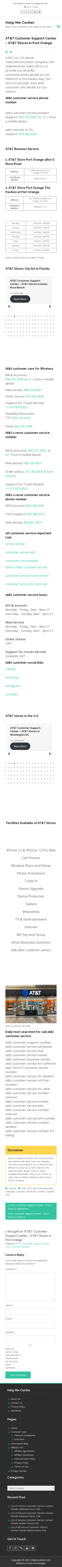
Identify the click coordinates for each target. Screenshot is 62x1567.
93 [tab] (29, 335)
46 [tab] (38, 324)
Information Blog (19, 1443)
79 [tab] (35, 331)
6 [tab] (20, 316)
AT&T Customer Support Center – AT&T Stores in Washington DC (25, 731)
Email (9, 1318)
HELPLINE (31, 1191)
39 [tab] (17, 324)
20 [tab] (11, 320)
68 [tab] (53, 327)
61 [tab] (32, 327)
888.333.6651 (33, 390)
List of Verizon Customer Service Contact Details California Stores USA (32, 1507)
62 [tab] (35, 327)
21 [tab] (14, 320)
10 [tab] (32, 316)
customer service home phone (27, 576)
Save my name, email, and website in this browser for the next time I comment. (12, 1358)
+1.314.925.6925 (16, 407)
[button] (9, 305)
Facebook (12, 677)
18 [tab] (5, 320)
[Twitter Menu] (31, 12)
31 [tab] (44, 320)
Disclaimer (16, 1410)
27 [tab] (32, 320)
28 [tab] (35, 320)
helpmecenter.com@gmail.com (32, 3)
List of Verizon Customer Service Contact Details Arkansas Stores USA (32, 1514)
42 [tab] (26, 324)
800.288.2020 (28, 134)
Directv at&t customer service (26, 567)
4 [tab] (14, 316)
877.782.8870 (35, 396)
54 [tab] (11, 327)
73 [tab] (17, 331)
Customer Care (18, 1431)
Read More (20, 299)
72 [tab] (14, 331)
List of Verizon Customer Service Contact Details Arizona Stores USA (32, 1522)
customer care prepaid (21, 561)
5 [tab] (17, 316)
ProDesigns (39, 1563)
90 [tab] (20, 335)
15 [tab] (47, 316)
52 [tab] (5, 327)
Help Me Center (20, 22)
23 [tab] (20, 320)
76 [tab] (26, 331)
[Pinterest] (39, 12)
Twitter (10, 669)
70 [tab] (8, 331)
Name (9, 1305)
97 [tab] (41, 335)
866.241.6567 (21, 418)
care (34, 1188)
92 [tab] (26, 335)
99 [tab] (47, 335)
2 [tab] (8, 316)
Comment (11, 1268)
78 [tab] (32, 331)
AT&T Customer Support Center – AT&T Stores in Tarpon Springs (29, 284)
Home (14, 1427)
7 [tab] (23, 316)
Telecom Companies (24, 1435)
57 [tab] (20, 327)
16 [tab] (50, 316)
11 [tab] (35, 316)
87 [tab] (11, 335)
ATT (29, 1188)
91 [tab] (23, 335)
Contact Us (16, 1402)
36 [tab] (8, 324)
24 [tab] (23, 320)
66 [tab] (47, 327)
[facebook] (22, 12)
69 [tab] (5, 331)
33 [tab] (50, 320)
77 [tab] (29, 331)
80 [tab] (38, 331)
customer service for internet (26, 584)
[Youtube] (35, 12)
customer (20, 1191)
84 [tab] (50, 331)
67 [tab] (50, 327)
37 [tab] (11, 324)
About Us (15, 1398)
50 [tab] (50, 324)
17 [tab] (53, 316)
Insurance (19, 1439)
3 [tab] (11, 316)
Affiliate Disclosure (24, 1454)
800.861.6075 (33, 522)
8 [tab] (26, 316)
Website (9, 1332)
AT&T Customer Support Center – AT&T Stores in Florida (28, 1245)
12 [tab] (38, 316)
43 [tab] (29, 324)
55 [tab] (14, 327)
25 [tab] (26, 320)
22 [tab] (17, 320)
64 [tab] (41, 327)
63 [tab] (38, 327)
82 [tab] (44, 331)
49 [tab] (47, 324)
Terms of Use (21, 1466)
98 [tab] (44, 335)
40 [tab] (20, 324)
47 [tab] (41, 324)
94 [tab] (32, 335)
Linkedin (11, 694)
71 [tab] (11, 331)
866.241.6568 (23, 426)
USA (7, 1194)
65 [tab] (44, 327)
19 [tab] (8, 320)
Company (10, 1191)
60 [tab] (29, 327)
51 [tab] (53, 324)
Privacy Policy (18, 1406)
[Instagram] (26, 12)
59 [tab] (26, 327)
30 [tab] (41, 320)
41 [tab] (23, 324)
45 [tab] (35, 324)
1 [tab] (5, 316)
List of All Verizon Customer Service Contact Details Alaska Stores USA (29, 1529)
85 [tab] (53, 331)
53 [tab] (8, 327)
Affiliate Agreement (24, 1450)
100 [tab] (50, 335)
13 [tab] (41, 316)
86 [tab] (8, 335)
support (50, 1191)
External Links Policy (24, 1458)
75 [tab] (23, 331)
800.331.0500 (28, 117)
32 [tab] (47, 320)
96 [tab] (38, 335)
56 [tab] (17, 327)
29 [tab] (38, 320)
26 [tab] (29, 320)
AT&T (24, 1188)
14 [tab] (44, 316)
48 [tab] (44, 324)
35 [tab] (5, 324)
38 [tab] (14, 324)
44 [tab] (32, 324)
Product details (19, 1470)
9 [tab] (29, 316)
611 (45, 117)
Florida (12, 1188)
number (41, 1191)
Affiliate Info (17, 1447)
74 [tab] (20, 331)
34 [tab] (53, 320)
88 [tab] (14, 335)
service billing (15, 544)
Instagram (12, 686)
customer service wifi (20, 552)
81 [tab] (41, 331)
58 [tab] (23, 327)
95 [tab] (35, 335)
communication (45, 1188)
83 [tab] (47, 331)
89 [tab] (17, 335)
